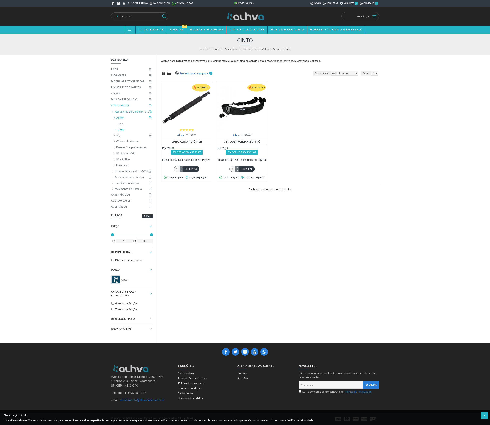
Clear (149, 216)
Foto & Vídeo (213, 49)
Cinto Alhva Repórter (186, 141)
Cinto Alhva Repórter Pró (242, 141)
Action (276, 49)
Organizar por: (321, 73)
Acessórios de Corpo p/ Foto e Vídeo (247, 49)
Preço (115, 226)
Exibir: (366, 73)
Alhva (180, 135)
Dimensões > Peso (123, 318)
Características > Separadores (123, 293)
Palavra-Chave (121, 328)
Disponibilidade (122, 252)
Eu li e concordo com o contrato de (337, 391)
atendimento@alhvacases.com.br (142, 400)
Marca (115, 269)
